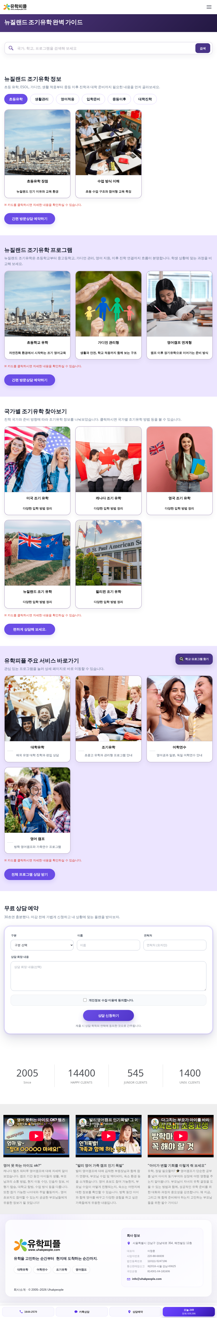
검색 (203, 48)
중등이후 (119, 99)
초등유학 (16, 99)
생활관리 (42, 99)
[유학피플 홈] (15, 7)
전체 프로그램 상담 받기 (29, 874)
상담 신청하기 (108, 1015)
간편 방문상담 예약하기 (29, 218)
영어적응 (67, 99)
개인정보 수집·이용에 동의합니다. (111, 1000)
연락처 (148, 935)
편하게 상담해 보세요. (29, 629)
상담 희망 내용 (20, 957)
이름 (80, 935)
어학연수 (42, 1269)
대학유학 (22, 1269)
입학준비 (93, 99)
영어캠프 (81, 1269)
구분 (14, 935)
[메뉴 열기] (209, 7)
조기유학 (61, 1269)
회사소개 (20, 1289)
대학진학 (145, 99)
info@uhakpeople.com (147, 1279)
